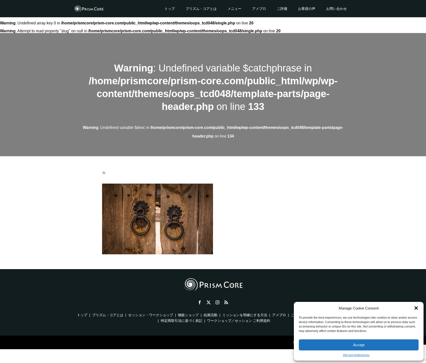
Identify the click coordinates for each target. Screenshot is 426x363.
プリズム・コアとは (201, 9)
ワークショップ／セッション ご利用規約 (238, 321)
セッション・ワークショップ (150, 315)
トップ (169, 9)
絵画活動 (210, 315)
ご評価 (282, 9)
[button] (416, 308)
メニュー (234, 9)
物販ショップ (188, 315)
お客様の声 (306, 9)
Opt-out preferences (356, 355)
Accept (358, 345)
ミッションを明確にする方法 (244, 315)
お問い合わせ (336, 9)
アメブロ (259, 9)
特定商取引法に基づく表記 (181, 321)
